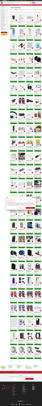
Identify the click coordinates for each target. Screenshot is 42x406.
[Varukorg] (40, 3)
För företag (23, 393)
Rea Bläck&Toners (2, 28)
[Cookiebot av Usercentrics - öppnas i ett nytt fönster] (32, 197)
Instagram (34, 388)
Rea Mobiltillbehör (3, 17)
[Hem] (1, 3)
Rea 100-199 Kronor (3, 14)
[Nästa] (41, 9)
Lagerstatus (23, 390)
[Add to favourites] (16, 21)
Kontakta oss (23, 388)
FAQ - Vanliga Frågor (24, 391)
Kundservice (36, 0)
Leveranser (23, 387)
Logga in (40, 0)
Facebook (34, 387)
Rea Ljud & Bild (2, 21)
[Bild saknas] (13, 321)
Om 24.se (38, 0)
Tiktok (34, 389)
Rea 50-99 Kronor (2, 13)
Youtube (34, 386)
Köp (13, 26)
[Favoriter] (38, 3)
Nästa (41, 360)
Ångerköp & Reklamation (24, 389)
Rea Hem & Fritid (2, 18)
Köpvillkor (23, 386)
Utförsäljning (2, 6)
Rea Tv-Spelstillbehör (3, 25)
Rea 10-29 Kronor (2, 10)
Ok (29, 378)
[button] (39, 12)
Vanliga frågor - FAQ (14, 391)
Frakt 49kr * (26, 0)
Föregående (11, 360)
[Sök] (30, 3)
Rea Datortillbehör (3, 20)
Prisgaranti (4, 32)
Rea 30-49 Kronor (2, 11)
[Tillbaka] (10, 7)
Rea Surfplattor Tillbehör (3, 24)
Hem (12, 6)
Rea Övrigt (2, 27)
